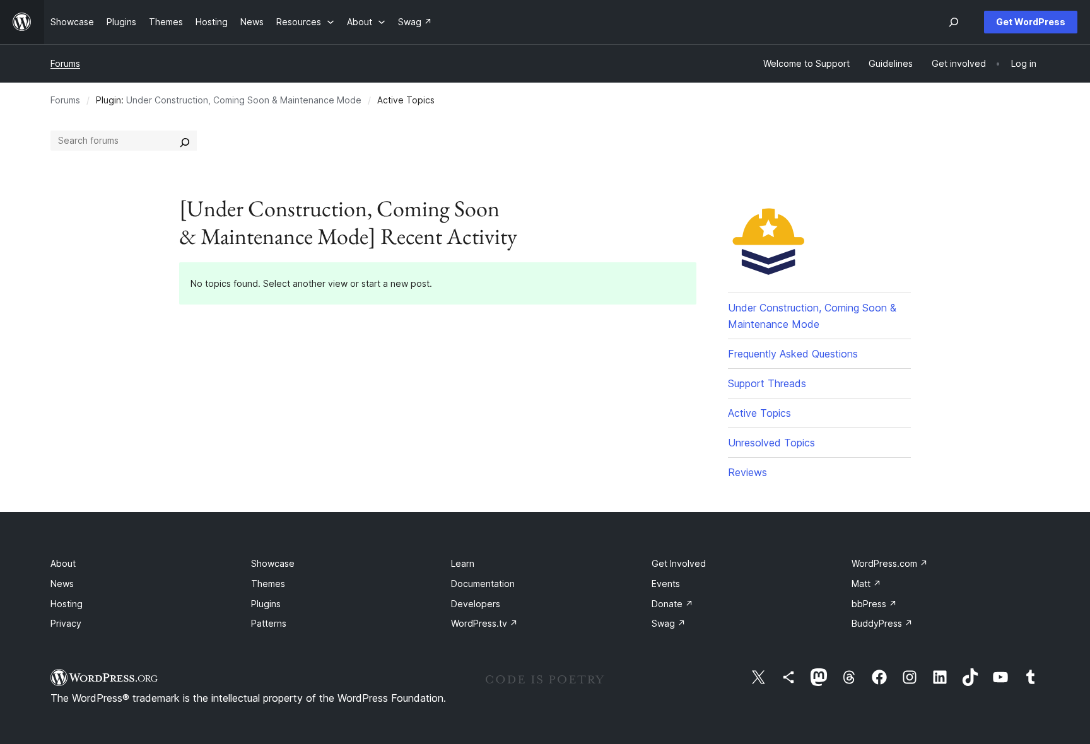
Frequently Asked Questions (793, 353)
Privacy (65, 623)
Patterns (268, 623)
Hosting (66, 603)
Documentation (483, 583)
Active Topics (759, 413)
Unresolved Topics (771, 442)
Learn (462, 563)
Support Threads (767, 383)
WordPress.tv (484, 623)
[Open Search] (953, 22)
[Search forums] (185, 141)
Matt (866, 583)
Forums (65, 63)
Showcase (273, 563)
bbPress (874, 603)
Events (666, 583)
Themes (268, 583)
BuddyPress (882, 623)
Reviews (747, 472)
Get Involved (679, 563)
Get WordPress (1030, 21)
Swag (669, 623)
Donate (672, 603)
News (62, 583)
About (63, 563)
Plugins (266, 603)
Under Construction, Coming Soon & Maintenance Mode (243, 100)
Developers (475, 603)
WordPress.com (890, 563)
